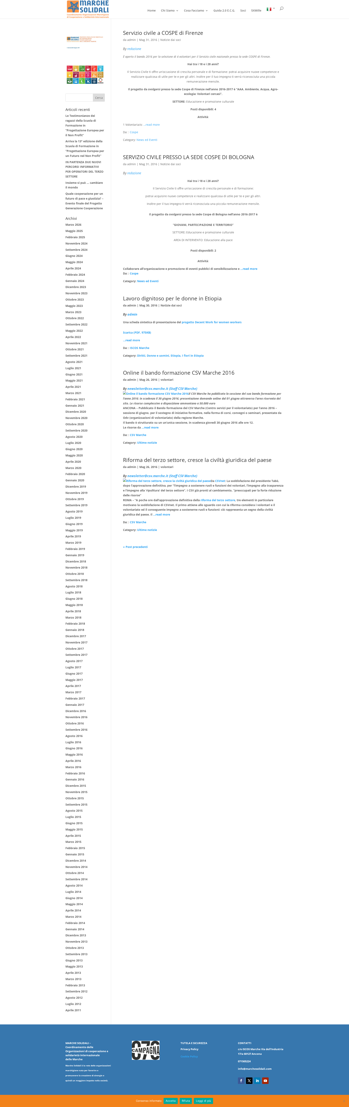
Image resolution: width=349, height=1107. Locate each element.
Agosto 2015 (74, 810)
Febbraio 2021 (75, 399)
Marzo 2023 (73, 312)
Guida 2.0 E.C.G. (224, 10)
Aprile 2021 (73, 387)
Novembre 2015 (76, 792)
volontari (167, 380)
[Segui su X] (249, 1080)
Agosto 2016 (74, 736)
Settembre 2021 (76, 355)
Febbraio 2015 (75, 848)
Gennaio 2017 (74, 705)
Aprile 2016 (73, 761)
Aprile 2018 (73, 611)
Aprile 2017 (73, 686)
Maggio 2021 (74, 380)
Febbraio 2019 (75, 549)
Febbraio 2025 (75, 237)
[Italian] (271, 13)
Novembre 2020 (76, 418)
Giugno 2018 (74, 599)
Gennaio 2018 (74, 630)
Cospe (134, 132)
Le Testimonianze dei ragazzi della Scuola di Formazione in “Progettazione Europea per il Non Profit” (84, 125)
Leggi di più (203, 1100)
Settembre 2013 (76, 954)
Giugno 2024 (74, 256)
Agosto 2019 (74, 511)
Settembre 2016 (76, 730)
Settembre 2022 (76, 324)
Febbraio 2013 (75, 985)
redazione (134, 49)
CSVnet (220, 481)
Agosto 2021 (74, 362)
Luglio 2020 (73, 443)
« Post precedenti (135, 547)
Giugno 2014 (74, 898)
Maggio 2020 (74, 455)
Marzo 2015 (73, 842)
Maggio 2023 (74, 306)
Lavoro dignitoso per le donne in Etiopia (172, 298)
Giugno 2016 (74, 748)
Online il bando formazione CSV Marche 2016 (178, 372)
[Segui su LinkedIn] (257, 1080)
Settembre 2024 (76, 250)
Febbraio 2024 (75, 274)
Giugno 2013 (74, 960)
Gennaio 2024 (74, 281)
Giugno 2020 (74, 449)
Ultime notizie (147, 443)
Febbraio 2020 (75, 474)
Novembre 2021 (76, 343)
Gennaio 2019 (74, 555)
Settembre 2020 (76, 430)
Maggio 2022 (74, 331)
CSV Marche (138, 435)
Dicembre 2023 (75, 287)
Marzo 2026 (73, 225)
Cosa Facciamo (194, 10)
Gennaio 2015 (74, 854)
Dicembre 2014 (75, 860)
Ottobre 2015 (74, 798)
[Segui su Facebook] (241, 1080)
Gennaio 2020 (74, 480)
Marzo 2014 (73, 917)
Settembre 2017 (76, 655)
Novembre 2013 (76, 941)
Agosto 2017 (74, 661)
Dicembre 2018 (75, 561)
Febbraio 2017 (75, 698)
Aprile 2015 (73, 836)
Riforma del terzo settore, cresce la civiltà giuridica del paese (197, 460)
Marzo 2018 (73, 617)
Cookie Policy (189, 1056)
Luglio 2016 (73, 742)
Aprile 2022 (73, 337)
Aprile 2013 (73, 973)
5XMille (256, 10)
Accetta (171, 1100)
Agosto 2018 (74, 586)
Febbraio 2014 (75, 923)
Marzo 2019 (73, 542)
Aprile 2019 (73, 536)
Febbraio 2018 (75, 623)
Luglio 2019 (73, 518)
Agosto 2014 (74, 885)
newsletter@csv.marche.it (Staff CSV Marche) (162, 388)
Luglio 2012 (73, 1004)
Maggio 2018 (74, 605)
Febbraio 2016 (75, 773)
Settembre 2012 (76, 991)
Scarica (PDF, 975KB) (137, 332)
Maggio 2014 (74, 904)
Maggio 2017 (74, 680)
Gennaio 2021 (74, 405)
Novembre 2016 (76, 717)
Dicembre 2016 (75, 711)
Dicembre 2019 (75, 486)
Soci (243, 10)
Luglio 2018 (73, 592)
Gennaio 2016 (74, 779)
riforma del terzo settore (218, 500)
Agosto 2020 (74, 437)
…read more (151, 125)
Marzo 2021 (73, 393)
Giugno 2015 (74, 823)
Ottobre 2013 (74, 948)
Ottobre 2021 (74, 349)
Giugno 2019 (74, 524)
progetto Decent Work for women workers (212, 322)
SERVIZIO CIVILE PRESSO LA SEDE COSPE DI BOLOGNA (188, 157)
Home (151, 10)
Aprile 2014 (73, 910)
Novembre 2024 (76, 243)
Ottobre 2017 (74, 649)
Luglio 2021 (73, 368)
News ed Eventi (147, 140)
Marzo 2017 (73, 692)
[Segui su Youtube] (265, 1080)
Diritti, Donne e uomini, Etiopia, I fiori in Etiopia (170, 355)
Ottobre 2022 (74, 318)
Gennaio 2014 (74, 929)
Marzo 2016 (73, 767)
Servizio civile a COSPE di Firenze (163, 32)
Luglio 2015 (73, 817)
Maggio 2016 (74, 754)
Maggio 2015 (74, 829)
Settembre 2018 (76, 580)
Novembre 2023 (76, 293)
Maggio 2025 (74, 231)
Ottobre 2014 (74, 873)
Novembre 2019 (76, 493)
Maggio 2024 (74, 262)
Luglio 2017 (73, 667)
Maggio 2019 (74, 530)
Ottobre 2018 (74, 574)
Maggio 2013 (74, 966)
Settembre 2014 (76, 879)
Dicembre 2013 (75, 935)
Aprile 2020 (73, 462)
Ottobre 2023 (74, 299)
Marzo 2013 (73, 979)
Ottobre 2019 (74, 499)
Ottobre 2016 (74, 723)
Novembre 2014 (76, 867)
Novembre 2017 (76, 642)
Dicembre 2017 (75, 636)
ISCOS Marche (139, 348)
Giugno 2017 (74, 673)
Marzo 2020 (73, 468)
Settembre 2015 (76, 804)
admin (131, 40)
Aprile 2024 (73, 268)
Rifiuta (186, 1100)
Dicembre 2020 (75, 412)
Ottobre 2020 (74, 424)
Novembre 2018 (76, 567)
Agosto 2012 (74, 998)
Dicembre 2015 (75, 786)
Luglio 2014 (73, 892)
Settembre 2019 (76, 505)
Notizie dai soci (170, 40)
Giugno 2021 (74, 374)
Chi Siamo (168, 10)
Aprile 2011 (73, 1010)
